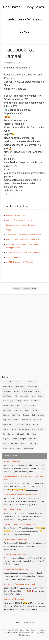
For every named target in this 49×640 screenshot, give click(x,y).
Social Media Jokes (29, 382)
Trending (26, 415)
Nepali (5, 443)
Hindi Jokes (24, 396)
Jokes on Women (29, 406)
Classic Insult (11, 230)
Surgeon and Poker (14, 257)
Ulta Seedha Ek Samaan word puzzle (20, 584)
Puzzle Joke (16, 415)
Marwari (36, 424)
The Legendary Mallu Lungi (15, 539)
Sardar (37, 391)
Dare (36, 443)
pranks (15, 439)
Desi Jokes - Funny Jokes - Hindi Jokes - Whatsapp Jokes (24, 19)
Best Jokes (7, 410)
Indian (5, 406)
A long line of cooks (12, 509)
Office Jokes (7, 387)
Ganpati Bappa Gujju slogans (16, 569)
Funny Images (33, 439)
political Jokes (27, 391)
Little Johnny (19, 424)
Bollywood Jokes (38, 415)
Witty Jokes (7, 391)
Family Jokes (19, 387)
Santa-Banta (35, 401)
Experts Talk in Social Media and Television (23, 252)
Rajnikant (6, 439)
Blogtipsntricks (24, 635)
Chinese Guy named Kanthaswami (20, 220)
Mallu (28, 424)
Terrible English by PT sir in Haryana (20, 524)
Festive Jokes (24, 429)
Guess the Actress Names (15, 554)
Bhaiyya (6, 415)
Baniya (23, 443)
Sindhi (5, 429)
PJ (16, 396)
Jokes (5, 382)
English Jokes (23, 401)
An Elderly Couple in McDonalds (19, 262)
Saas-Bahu (14, 443)
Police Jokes (18, 410)
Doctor (40, 396)
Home (34, 288)
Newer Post (16, 288)
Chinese (13, 429)
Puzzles (16, 391)
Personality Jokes (9, 401)
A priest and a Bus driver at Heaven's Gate (23, 235)
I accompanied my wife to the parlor (20, 225)
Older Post (26, 288)
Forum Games (8, 434)
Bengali (23, 439)
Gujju (27, 410)
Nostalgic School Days (15, 215)
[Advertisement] (21, 335)
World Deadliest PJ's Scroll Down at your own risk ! (24, 477)
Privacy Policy (29, 623)
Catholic (34, 410)
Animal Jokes (26, 420)
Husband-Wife (15, 382)
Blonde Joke (7, 424)
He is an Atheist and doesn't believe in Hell (23, 239)
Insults (33, 396)
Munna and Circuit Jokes (14, 599)
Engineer (6, 420)
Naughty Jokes (8, 448)
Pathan (18, 448)
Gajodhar (16, 420)
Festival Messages (38, 429)
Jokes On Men (15, 406)
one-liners (37, 420)
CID (30, 443)
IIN (28, 434)
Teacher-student (31, 387)
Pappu (34, 434)
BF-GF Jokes (7, 396)
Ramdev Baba (29, 448)
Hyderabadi (20, 434)
